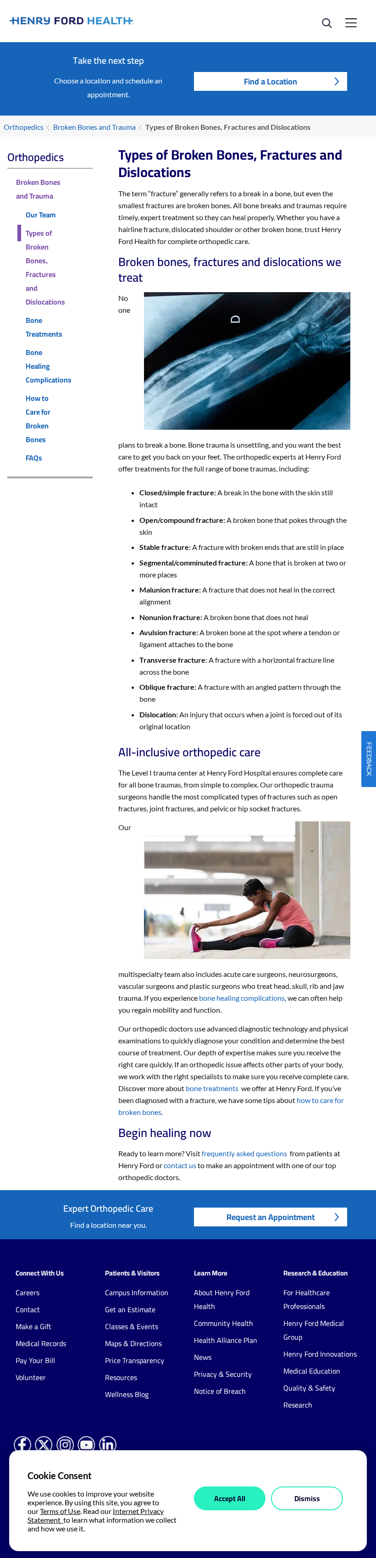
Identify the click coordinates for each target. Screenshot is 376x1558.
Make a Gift (33, 1326)
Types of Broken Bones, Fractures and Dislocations (45, 267)
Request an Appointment (271, 1217)
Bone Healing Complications (49, 366)
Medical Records (41, 1343)
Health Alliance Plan (225, 1340)
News (202, 1357)
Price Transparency (134, 1360)
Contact (28, 1309)
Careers (27, 1292)
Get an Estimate (130, 1309)
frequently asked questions (244, 1153)
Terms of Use (60, 1511)
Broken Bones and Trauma (94, 126)
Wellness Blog (127, 1394)
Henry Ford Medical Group (313, 1330)
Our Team (41, 215)
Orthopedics (24, 126)
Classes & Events (131, 1326)
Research (297, 1405)
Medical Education (311, 1371)
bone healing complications (242, 997)
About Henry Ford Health (221, 1299)
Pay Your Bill (35, 1360)
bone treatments (212, 1088)
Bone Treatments (44, 327)
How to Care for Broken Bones (38, 418)
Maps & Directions (133, 1343)
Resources (121, 1377)
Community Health (223, 1323)
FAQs (34, 458)
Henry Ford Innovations (320, 1354)
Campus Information (136, 1292)
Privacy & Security (223, 1374)
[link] (99, 20)
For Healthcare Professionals (306, 1299)
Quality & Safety (309, 1388)
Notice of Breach (220, 1391)
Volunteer (31, 1377)
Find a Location (270, 81)
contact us (180, 1165)
